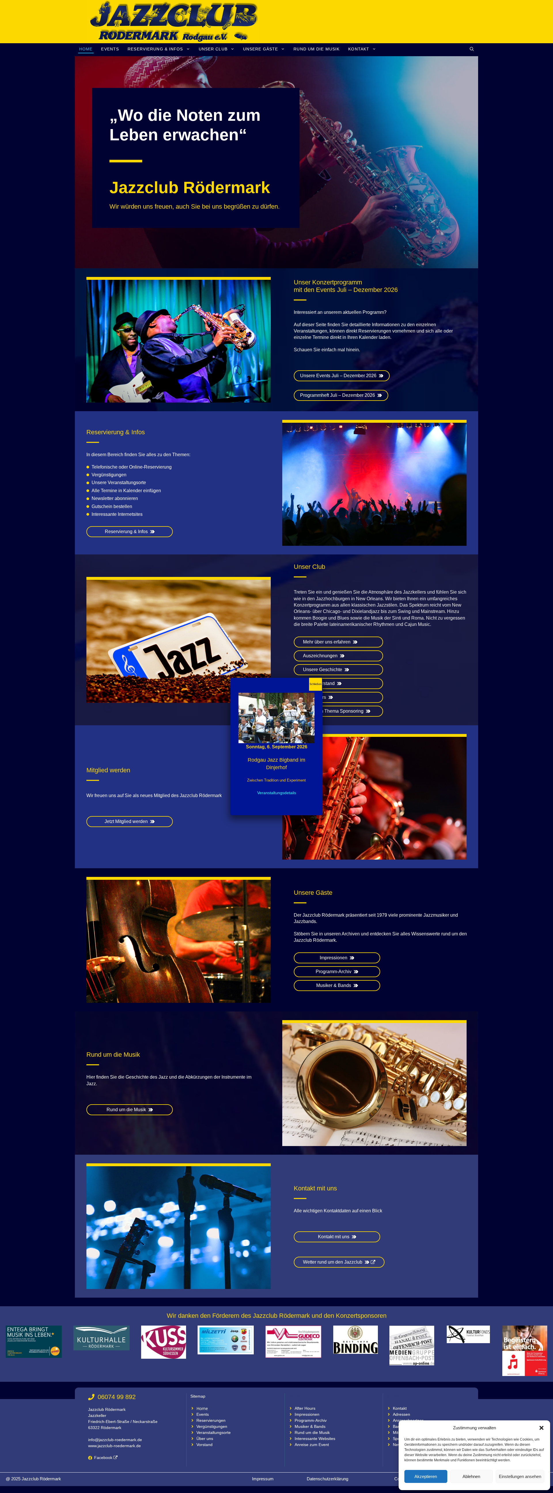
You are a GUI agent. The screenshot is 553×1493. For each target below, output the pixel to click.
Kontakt (358, 49)
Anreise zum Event (312, 1444)
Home (85, 49)
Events (110, 49)
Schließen (315, 684)
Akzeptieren (425, 1476)
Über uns (204, 1438)
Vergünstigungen (211, 1426)
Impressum (263, 1478)
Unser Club (213, 49)
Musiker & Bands (310, 1426)
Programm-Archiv (311, 1420)
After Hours (305, 1408)
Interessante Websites (315, 1438)
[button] (541, 1428)
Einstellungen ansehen (520, 1476)
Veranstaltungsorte (213, 1432)
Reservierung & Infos (155, 49)
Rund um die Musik (316, 49)
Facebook (103, 1457)
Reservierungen (211, 1420)
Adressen (401, 1414)
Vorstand (204, 1444)
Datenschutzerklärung (327, 1478)
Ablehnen (471, 1476)
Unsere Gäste (260, 49)
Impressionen (307, 1414)
